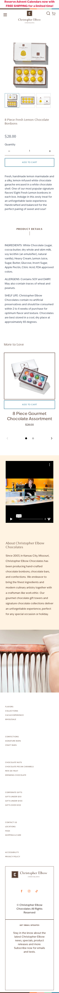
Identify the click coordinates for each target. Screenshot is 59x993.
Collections (11, 711)
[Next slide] (51, 438)
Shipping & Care (13, 835)
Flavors (9, 707)
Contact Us (11, 822)
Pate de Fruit (11, 771)
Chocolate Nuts (13, 762)
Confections (12, 737)
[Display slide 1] (26, 438)
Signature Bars (13, 741)
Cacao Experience (14, 715)
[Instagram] (29, 891)
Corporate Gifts (13, 792)
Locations (10, 827)
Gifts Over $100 (13, 805)
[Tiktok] (37, 891)
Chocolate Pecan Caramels (19, 767)
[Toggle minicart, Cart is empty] (53, 13)
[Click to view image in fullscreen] (29, 64)
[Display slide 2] (33, 438)
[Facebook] (22, 891)
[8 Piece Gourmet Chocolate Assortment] (29, 376)
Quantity (10, 144)
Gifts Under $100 (13, 801)
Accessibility (12, 852)
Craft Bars (11, 745)
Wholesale (10, 719)
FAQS (7, 831)
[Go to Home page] (29, 17)
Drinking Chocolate (15, 775)
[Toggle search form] (48, 13)
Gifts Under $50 (13, 797)
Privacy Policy (12, 857)
